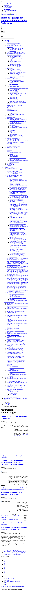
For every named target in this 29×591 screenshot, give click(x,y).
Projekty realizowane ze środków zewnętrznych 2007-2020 (14, 173)
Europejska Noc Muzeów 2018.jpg (9, 519)
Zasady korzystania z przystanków (15, 346)
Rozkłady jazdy (7, 7)
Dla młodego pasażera (12, 103)
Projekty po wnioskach (15, 296)
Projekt (11, 131)
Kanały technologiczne (12, 168)
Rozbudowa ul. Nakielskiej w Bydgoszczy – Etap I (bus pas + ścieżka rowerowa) (19, 209)
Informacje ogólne (11, 44)
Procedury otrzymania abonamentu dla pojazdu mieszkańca (19, 161)
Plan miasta (9, 115)
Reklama (9, 332)
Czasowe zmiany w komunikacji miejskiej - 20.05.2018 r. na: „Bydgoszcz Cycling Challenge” (13, 462)
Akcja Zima (6, 395)
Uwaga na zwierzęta (14, 126)
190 (4, 561)
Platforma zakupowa (11, 312)
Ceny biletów (7, 9)
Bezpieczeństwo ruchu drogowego (15, 118)
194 (4, 567)
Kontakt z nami (13, 393)
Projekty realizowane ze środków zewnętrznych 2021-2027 (14, 176)
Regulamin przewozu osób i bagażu (18, 102)
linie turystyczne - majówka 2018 (11, 550)
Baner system (10, 129)
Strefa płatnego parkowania (10, 10)
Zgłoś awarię (13, 394)
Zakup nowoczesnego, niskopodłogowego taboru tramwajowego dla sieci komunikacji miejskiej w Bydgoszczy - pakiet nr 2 (18, 185)
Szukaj (2, 36)
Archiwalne (12, 299)
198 (4, 572)
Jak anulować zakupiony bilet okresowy (16, 360)
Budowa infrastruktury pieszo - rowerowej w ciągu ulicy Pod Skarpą (18, 220)
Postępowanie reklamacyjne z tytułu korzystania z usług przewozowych (15, 350)
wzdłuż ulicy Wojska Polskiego (21, 435)
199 (4, 573)
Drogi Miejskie (7, 107)
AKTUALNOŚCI (8, 3)
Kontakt (5, 11)
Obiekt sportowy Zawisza (16, 135)
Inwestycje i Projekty (8, 167)
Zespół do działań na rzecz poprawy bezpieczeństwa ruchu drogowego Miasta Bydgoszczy (18, 121)
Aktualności (6, 40)
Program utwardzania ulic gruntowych (16, 144)
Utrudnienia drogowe (12, 110)
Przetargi (9, 304)
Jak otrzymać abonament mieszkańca (15, 361)
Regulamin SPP (10, 164)
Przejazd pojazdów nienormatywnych (15, 356)
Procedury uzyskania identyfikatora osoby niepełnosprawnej (18, 158)
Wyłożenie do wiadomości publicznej (15, 292)
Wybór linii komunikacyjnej (16, 48)
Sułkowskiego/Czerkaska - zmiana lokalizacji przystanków (14, 528)
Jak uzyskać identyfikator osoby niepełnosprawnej (14, 358)
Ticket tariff (12, 60)
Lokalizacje (12, 130)
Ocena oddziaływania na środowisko (18, 300)
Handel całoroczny (14, 366)
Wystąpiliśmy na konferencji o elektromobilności (15, 551)
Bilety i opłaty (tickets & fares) (14, 55)
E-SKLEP (9, 166)
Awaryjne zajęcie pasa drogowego (15, 352)
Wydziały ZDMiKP (14, 391)
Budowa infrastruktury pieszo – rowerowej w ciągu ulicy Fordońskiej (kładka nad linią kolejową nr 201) (18, 240)
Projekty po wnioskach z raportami (18, 298)
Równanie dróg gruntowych (13, 138)
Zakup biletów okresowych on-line (18, 72)
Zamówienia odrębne (12, 313)
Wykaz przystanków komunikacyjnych (16, 53)
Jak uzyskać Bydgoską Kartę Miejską (15, 331)
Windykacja (9, 364)
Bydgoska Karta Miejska (12, 78)
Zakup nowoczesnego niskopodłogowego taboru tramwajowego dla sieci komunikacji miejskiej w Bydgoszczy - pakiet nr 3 (18, 179)
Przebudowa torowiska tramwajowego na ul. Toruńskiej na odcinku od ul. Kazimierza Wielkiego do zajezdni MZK (19, 214)
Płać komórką (10, 163)
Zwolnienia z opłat (14, 155)
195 (4, 568)
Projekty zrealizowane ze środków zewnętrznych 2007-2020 (15, 170)
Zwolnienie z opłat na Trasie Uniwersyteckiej (16, 96)
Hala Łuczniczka (13, 134)
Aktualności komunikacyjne (13, 43)
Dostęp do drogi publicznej (13, 370)
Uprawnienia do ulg (14, 86)
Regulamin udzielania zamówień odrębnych (17, 311)
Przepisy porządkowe (15, 89)
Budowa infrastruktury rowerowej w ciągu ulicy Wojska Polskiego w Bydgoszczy (18, 249)
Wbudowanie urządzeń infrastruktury (15, 343)
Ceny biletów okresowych (16, 59)
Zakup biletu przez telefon (16, 73)
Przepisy (9, 85)
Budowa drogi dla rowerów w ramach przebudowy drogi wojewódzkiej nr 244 (19, 195)
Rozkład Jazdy (10, 47)
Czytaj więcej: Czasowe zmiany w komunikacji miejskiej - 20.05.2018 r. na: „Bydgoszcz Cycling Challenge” (14, 488)
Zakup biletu (9, 68)
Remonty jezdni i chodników (13, 146)
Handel (8, 365)
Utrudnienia (6, 5)
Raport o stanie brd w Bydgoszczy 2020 (19, 127)
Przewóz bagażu (13, 90)
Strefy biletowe (13, 62)
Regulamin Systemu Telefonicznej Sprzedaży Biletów (18, 94)
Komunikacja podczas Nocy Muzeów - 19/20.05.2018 (11, 493)
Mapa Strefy (9, 150)
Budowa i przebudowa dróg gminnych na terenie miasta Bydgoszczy (19, 198)
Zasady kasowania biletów (16, 66)
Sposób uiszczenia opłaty (15, 152)
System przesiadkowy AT (15, 64)
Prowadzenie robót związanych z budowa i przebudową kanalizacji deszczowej (17, 341)
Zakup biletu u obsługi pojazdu (17, 74)
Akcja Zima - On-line (12, 397)
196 (4, 569)
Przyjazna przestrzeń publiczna (14, 139)
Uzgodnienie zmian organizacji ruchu (15, 362)
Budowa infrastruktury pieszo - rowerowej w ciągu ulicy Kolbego (18, 223)
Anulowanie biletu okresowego (17, 101)
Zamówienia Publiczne (9, 302)
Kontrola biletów (13, 98)
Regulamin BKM (14, 84)
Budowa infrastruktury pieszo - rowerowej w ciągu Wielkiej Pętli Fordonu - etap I (17, 256)
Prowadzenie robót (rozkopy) (13, 339)
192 (4, 564)
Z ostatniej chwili (8, 6)
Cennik (11, 154)
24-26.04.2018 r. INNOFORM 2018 (12, 554)
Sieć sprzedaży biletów (15, 69)
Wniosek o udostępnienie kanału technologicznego (14, 354)
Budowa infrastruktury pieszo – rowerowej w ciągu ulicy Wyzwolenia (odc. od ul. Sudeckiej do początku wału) (18, 244)
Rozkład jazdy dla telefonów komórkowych (16, 50)
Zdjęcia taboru (10, 106)
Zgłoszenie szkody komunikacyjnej (15, 348)
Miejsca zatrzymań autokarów (17, 136)
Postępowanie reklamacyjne (16, 99)
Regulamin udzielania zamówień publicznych (17, 303)
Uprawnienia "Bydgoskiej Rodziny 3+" (19, 88)
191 (4, 563)
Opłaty (8, 151)
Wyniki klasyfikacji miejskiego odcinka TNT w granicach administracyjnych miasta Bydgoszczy (17, 142)
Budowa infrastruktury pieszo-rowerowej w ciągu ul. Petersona (17, 252)
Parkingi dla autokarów (12, 132)
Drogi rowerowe (13, 113)
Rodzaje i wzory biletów (15, 61)
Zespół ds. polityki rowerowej (17, 114)
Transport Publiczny (8, 41)
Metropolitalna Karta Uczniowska (14, 105)
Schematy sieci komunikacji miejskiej (15, 52)
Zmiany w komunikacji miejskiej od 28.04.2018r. (15, 552)
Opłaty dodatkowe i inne (15, 65)
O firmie (8, 390)
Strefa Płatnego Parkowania (10, 147)
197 (4, 571)
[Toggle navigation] (1, 1)
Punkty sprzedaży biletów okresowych (19, 70)
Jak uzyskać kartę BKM (15, 80)
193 (4, 565)
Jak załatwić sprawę (8, 329)
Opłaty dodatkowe (14, 156)
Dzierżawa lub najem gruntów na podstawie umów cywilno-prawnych (17, 334)
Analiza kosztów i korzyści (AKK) (15, 45)
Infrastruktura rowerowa (12, 111)
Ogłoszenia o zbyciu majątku (13, 328)
